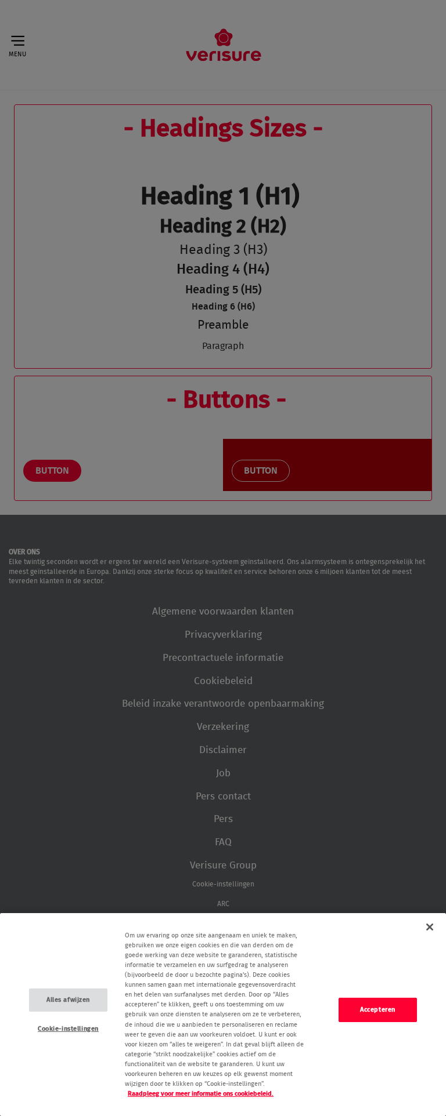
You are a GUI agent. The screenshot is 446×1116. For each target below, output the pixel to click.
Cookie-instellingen (68, 1029)
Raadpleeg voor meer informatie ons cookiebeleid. (201, 1093)
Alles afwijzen (68, 1000)
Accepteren (377, 1009)
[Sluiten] (430, 927)
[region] (223, 1014)
